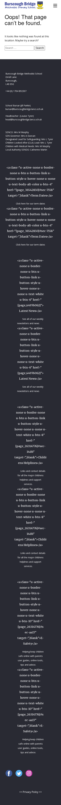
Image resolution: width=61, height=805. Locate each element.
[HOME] (24, 5)
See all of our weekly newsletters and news (30, 321)
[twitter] (18, 773)
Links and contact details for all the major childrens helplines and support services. (31, 478)
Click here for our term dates (30, 203)
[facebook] (8, 773)
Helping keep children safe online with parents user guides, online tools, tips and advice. (31, 658)
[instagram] (28, 773)
